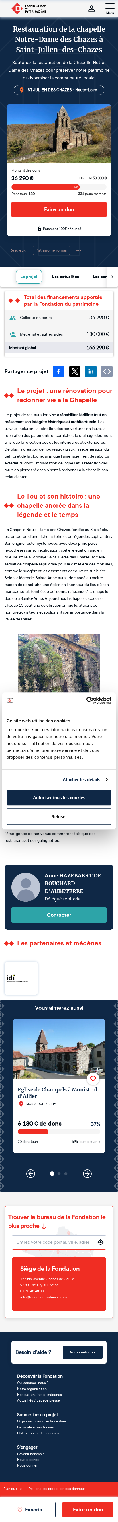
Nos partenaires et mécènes (39, 1395)
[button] (52, 1173)
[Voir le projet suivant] (87, 1173)
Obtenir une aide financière (38, 1433)
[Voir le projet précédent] (30, 1173)
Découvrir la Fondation (40, 1376)
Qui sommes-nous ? (32, 1383)
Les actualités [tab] (65, 276)
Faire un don (59, 209)
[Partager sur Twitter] (74, 371)
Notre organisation (32, 1389)
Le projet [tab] (29, 276)
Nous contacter (82, 1352)
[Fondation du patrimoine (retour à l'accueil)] (28, 8)
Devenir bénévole (31, 1454)
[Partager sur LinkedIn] (91, 371)
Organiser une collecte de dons (42, 1421)
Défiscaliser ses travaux (36, 1427)
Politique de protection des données (57, 1489)
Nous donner (27, 1465)
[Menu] (110, 6)
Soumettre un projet (37, 1414)
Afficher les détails (82, 779)
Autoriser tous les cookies (59, 797)
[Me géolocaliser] (100, 1242)
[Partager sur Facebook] (58, 371)
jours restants (92, 194)
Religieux (17, 250)
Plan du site (12, 1489)
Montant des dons (25, 170)
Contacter (59, 915)
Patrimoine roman (51, 250)
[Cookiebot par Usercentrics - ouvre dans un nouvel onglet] (86, 700)
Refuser (59, 816)
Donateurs (23, 194)
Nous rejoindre (28, 1460)
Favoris (33, 1509)
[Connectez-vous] (92, 8)
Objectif (93, 178)
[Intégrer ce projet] (107, 371)
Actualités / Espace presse (38, 1400)
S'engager (27, 1447)
